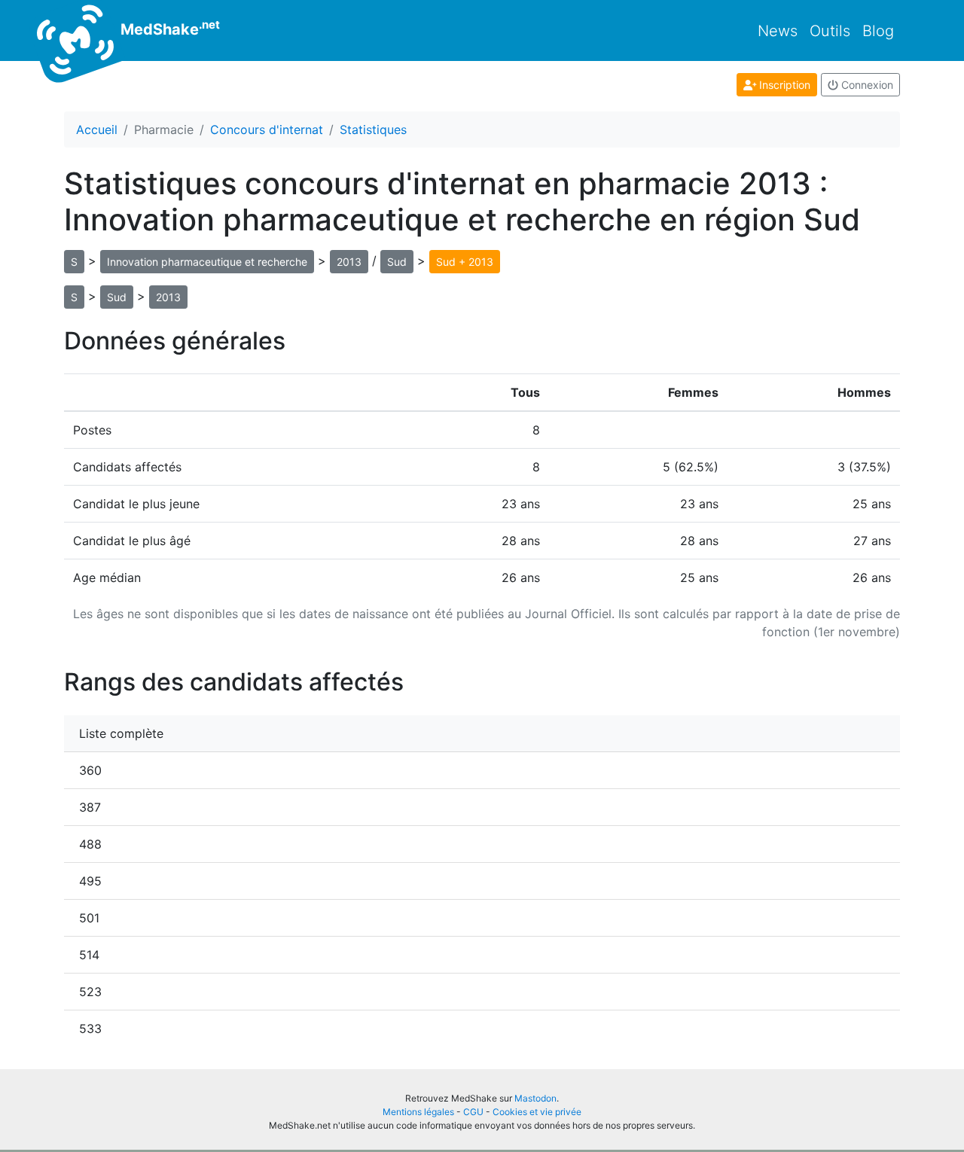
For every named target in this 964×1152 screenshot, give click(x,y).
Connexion (865, 84)
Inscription (783, 84)
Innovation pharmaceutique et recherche (207, 261)
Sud (397, 261)
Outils (830, 31)
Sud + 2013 (464, 261)
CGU (473, 1111)
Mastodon (535, 1098)
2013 (349, 261)
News (778, 31)
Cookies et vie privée (537, 1111)
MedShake (168, 27)
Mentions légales (418, 1111)
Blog (878, 31)
